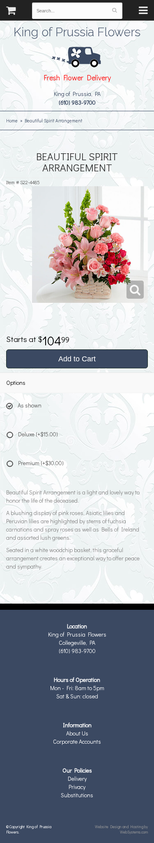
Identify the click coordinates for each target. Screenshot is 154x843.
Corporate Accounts (77, 741)
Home (12, 120)
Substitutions (77, 795)
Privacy (77, 787)
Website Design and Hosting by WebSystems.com (121, 829)
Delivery (77, 778)
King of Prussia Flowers (77, 31)
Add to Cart (77, 359)
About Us (77, 733)
